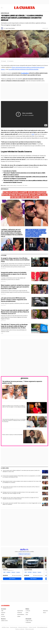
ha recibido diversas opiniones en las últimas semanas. (23, 69)
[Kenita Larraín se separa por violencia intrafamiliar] (35, 437)
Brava (15, 185)
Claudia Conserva (10, 185)
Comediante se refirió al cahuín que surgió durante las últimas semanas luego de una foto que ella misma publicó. (15, 291)
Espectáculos (5, 13)
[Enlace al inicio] (24, 378)
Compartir (4, 61)
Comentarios (10, 61)
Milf (33, 134)
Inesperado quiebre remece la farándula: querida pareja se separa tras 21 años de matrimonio (14, 274)
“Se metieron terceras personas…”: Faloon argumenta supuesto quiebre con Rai (22, 382)
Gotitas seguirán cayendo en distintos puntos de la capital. (15, 303)
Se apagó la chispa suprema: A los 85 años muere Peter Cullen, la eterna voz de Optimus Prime (15, 259)
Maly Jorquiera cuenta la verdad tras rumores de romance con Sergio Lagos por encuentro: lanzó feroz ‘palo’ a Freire (15, 286)
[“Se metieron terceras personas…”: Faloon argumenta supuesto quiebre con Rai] (24, 392)
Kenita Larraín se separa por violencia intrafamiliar (12, 434)
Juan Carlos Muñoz (10, 28)
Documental (19, 185)
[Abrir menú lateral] (2, 8)
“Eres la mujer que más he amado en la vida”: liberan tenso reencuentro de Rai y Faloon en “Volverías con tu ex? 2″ (15, 311)
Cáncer (25, 185)
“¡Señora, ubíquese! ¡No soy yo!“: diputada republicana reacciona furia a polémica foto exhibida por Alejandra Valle (12, 233)
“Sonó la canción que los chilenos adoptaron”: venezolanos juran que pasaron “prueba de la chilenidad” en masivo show (21, 471)
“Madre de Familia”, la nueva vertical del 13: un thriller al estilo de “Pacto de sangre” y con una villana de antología (14, 406)
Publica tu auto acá (24, 554)
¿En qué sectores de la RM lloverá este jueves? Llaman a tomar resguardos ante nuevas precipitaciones (14, 299)
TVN (23, 185)
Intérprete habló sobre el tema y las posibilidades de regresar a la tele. (13, 330)
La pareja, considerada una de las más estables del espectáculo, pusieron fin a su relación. (13, 278)
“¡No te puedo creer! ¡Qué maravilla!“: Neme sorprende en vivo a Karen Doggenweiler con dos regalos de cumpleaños (22, 503)
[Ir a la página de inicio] (24, 7)
